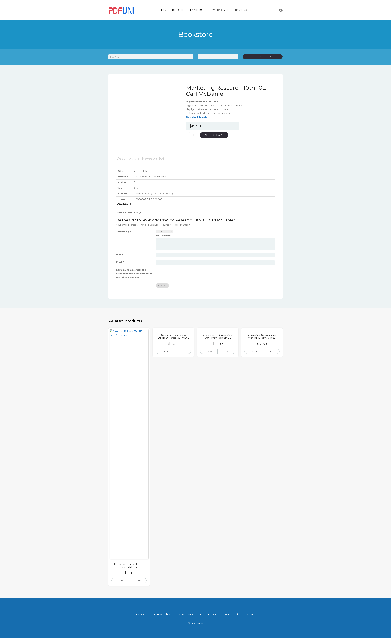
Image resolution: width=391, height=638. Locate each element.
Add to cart (214, 135)
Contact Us (240, 10)
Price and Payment (186, 614)
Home (164, 10)
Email (120, 262)
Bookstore (179, 10)
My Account (197, 10)
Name (120, 254)
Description (127, 158)
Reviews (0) (153, 158)
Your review (163, 235)
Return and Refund (209, 614)
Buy (139, 580)
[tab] (127, 158)
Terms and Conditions (161, 614)
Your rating (123, 231)
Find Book (263, 56)
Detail (121, 580)
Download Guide (219, 10)
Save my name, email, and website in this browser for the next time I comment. (134, 274)
